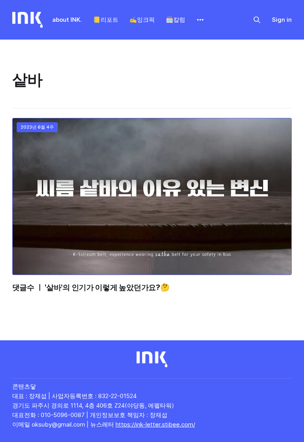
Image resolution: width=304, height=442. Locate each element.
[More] (200, 19)
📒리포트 (105, 19)
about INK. (67, 19)
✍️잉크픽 (142, 19)
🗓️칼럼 (175, 19)
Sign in (282, 19)
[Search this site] (257, 19)
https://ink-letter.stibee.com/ (155, 424)
